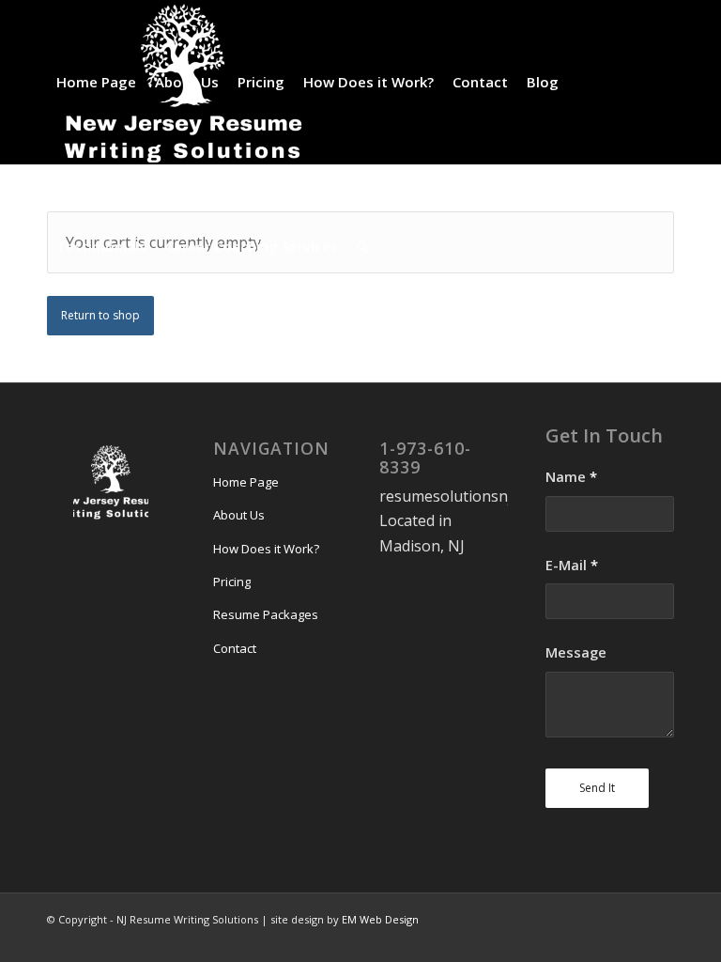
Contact (234, 648)
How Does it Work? (266, 548)
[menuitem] (96, 82)
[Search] (362, 246)
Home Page (246, 481)
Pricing (232, 581)
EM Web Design (380, 919)
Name (571, 476)
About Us (239, 514)
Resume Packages (265, 614)
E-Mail (571, 564)
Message (575, 652)
